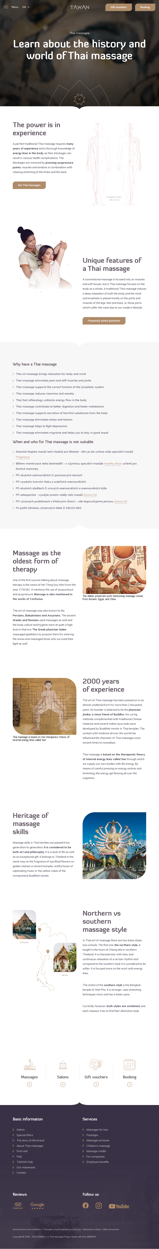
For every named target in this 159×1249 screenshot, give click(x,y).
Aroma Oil (90, 495)
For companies (95, 1156)
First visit (22, 1151)
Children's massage (98, 1145)
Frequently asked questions (104, 321)
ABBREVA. (91, 1236)
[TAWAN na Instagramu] (99, 1206)
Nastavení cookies (92, 1229)
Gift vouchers (119, 7)
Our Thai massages (29, 185)
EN (24, 7)
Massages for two (97, 1129)
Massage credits (96, 1151)
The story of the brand (30, 1140)
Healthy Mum (113, 463)
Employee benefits (97, 1161)
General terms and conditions (27, 1229)
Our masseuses (26, 1167)
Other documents (111, 1229)
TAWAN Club (25, 1161)
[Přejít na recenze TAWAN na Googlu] (37, 1206)
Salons (21, 1129)
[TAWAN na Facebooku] (86, 1205)
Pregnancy (23, 457)
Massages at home (97, 1140)
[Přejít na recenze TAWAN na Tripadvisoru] (18, 1206)
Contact (21, 1172)
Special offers (25, 1135)
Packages (92, 1135)
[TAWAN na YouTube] (119, 1206)
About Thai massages (30, 1145)
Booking (145, 7)
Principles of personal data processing (62, 1229)
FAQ (19, 1156)
